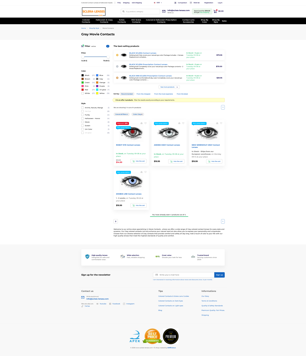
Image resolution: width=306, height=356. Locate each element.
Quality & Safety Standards (212, 306)
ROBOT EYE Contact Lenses (128, 145)
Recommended (127, 94)
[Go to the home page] (93, 11)
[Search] (123, 11)
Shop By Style (94, 28)
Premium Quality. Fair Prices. (213, 310)
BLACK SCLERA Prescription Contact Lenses (148, 64)
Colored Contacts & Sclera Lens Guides (173, 296)
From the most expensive (163, 94)
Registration (208, 3)
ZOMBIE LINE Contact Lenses (128, 194)
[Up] (116, 221)
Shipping (126, 3)
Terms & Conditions (209, 301)
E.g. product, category (134, 11)
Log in (220, 3)
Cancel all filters (121, 114)
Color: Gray (137, 114)
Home (83, 28)
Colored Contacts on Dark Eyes (170, 301)
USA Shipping (137, 3)
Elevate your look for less (172, 257)
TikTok (87, 306)
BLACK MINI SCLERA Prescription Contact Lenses (150, 76)
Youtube (103, 304)
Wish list (197, 3)
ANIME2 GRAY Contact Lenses (167, 145)
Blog (160, 310)
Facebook (116, 304)
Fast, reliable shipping (136, 257)
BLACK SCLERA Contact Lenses (142, 53)
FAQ (119, 3)
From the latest (182, 94)
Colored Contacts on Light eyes (170, 306)
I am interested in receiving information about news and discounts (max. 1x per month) (182, 279)
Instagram (130, 304)
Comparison (182, 3)
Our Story (205, 296)
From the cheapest (143, 94)
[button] (169, 87)
